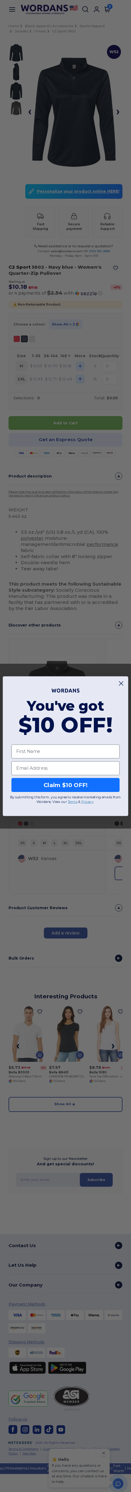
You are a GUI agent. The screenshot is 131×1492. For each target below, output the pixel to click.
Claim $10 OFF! (66, 784)
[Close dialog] (121, 683)
